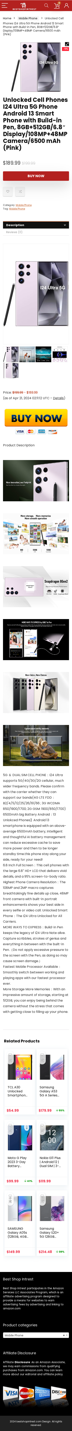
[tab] (36, 225)
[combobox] (36, 1335)
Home (7, 18)
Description (15, 225)
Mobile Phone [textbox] (35, 1335)
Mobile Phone (28, 18)
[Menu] (5, 5)
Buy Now (36, 176)
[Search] (46, 5)
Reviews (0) (14, 232)
